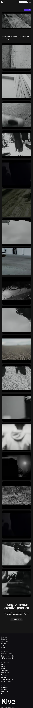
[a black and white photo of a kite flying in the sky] (16, 232)
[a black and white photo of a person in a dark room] (16, 466)
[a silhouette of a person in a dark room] (16, 174)
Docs (3, 664)
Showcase (4, 641)
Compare (4, 671)
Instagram (4, 687)
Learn (3, 668)
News (3, 666)
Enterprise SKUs (7, 654)
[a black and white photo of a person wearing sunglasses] (16, 320)
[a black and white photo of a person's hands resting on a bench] (16, 554)
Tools (3, 645)
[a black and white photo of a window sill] (16, 86)
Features (4, 639)
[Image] (16, 57)
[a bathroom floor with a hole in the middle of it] (16, 203)
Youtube (4, 690)
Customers (5, 673)
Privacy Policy (6, 681)
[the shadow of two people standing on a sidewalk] (16, 378)
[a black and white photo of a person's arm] (16, 408)
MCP (3, 648)
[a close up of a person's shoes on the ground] (16, 261)
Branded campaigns (8, 656)
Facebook (4, 692)
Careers (4, 675)
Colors (3, 677)
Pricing (3, 643)
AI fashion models (7, 658)
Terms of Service (7, 679)
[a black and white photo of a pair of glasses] (16, 291)
